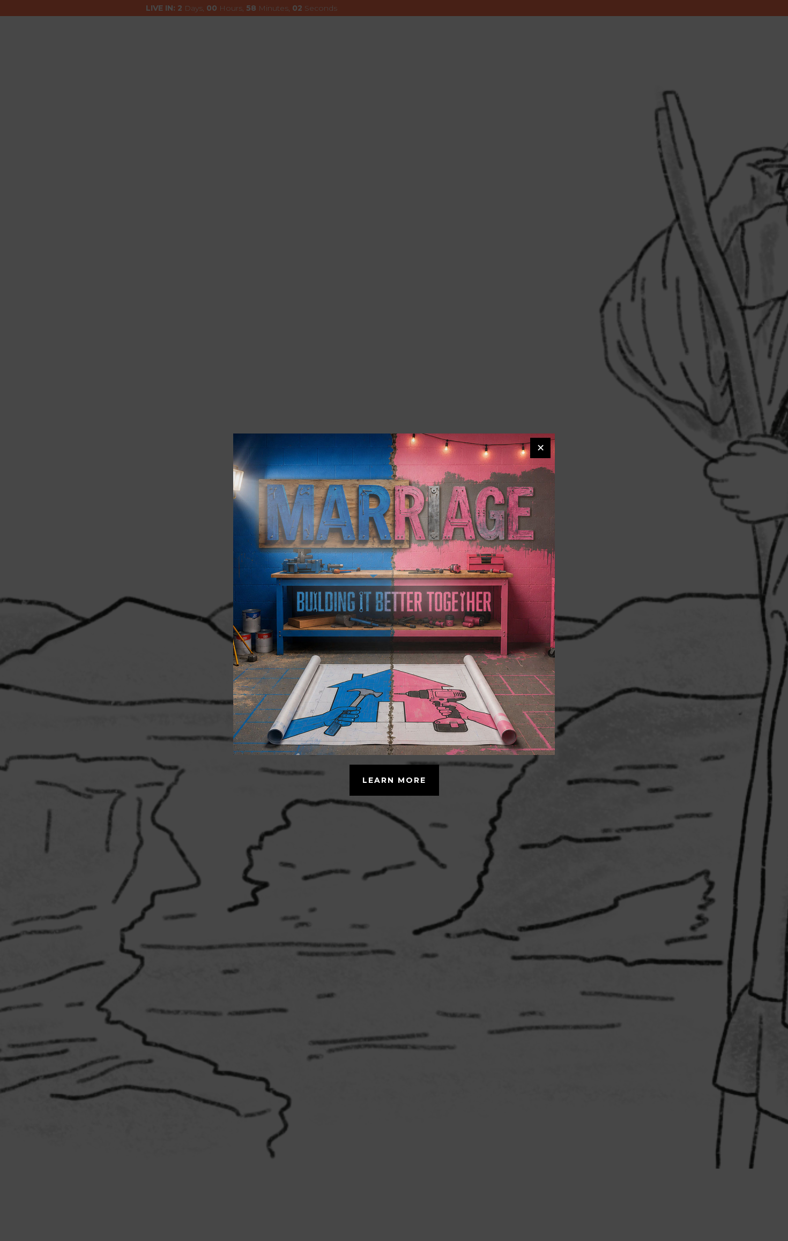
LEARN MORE (394, 780)
